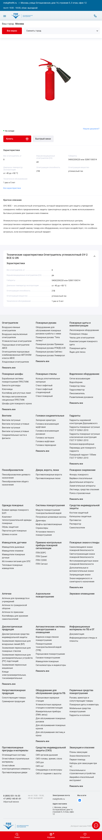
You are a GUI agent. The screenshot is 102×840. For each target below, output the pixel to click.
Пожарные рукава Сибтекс (49, 351)
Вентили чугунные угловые (15, 431)
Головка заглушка (45, 437)
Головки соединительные (50, 415)
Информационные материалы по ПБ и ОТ (81, 628)
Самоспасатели (77, 527)
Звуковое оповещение (82, 593)
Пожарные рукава (46, 322)
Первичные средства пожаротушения (81, 692)
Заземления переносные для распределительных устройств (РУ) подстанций (17, 657)
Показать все (9, 367)
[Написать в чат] (96, 825)
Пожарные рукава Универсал (50, 355)
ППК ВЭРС (41, 552)
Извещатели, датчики (14, 542)
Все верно (12, 30)
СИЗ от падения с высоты (48, 773)
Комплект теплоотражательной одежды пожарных (16, 520)
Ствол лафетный (44, 385)
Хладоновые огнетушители (15, 362)
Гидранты (74, 415)
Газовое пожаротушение (48, 657)
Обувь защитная (10, 527)
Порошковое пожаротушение (50, 654)
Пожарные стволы (46, 374)
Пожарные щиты (77, 348)
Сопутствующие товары (14, 697)
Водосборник (76, 382)
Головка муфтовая (45, 441)
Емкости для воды (11, 385)
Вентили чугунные (11, 427)
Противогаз (75, 520)
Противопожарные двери (14, 772)
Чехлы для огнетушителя (81, 337)
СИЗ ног (40, 766)
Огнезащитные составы (14, 755)
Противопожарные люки (48, 478)
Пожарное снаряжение (82, 470)
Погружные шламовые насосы (51, 517)
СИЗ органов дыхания (47, 755)
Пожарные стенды (78, 334)
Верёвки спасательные (80, 478)
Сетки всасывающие (79, 378)
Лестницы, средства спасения (84, 489)
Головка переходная (46, 445)
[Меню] (4, 16)
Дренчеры (41, 520)
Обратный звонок (11, 802)
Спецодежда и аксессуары (49, 770)
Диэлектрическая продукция (12, 628)
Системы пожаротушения (50, 505)
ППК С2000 (41, 560)
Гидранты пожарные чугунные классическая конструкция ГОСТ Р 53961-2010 (84, 437)
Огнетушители (10, 322)
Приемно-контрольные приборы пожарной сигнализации (49, 545)
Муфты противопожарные (49, 524)
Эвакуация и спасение (81, 747)
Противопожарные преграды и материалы (15, 749)
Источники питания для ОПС (16, 561)
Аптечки (6, 593)
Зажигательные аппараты (82, 485)
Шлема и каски (9, 534)
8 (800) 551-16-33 (11, 796)
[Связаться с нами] (95, 16)
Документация (76, 634)
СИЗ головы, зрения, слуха (49, 758)
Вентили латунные (11, 420)
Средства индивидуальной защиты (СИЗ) (51, 749)
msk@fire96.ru (10, 3)
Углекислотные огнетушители (16, 341)
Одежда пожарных (12, 505)
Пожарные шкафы (12, 374)
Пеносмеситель (77, 393)
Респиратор (75, 524)
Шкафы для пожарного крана (17, 403)
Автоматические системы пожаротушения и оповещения (50, 629)
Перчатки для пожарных (14, 530)
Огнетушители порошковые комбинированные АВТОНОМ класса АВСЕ (16, 354)
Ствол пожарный (44, 396)
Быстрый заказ (43, 138)
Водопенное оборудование (84, 374)
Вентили (6, 415)
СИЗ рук (40, 762)
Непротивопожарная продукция (14, 692)
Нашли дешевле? (91, 129)
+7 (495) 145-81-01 (12, 798)
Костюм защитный (78, 512)
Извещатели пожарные (47, 661)
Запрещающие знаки (79, 574)
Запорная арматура (46, 420)
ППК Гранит (41, 556)
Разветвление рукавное (81, 397)
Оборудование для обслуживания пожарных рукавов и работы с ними (48, 330)
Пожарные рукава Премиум (49, 344)
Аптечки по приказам (12, 612)
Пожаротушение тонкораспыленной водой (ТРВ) (48, 647)
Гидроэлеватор (77, 389)
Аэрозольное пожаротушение (45, 595)
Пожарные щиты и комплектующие (80, 324)
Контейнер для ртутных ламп (16, 393)
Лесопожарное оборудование (84, 330)
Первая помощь (77, 759)
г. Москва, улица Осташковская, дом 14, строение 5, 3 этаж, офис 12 (53, 3)
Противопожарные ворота (49, 474)
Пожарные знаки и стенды (84, 542)
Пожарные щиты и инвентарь (84, 704)
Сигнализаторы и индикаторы (51, 665)
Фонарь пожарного (78, 474)
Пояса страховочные (79, 493)
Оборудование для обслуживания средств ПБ (50, 692)
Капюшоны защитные (80, 516)
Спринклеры (42, 528)
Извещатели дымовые (13, 547)
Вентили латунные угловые (15, 424)
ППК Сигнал (42, 564)
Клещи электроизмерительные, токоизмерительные (14, 674)
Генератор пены (77, 386)
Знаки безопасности (79, 756)
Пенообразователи (12, 470)
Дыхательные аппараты (81, 482)
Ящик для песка (77, 352)
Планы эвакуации (78, 752)
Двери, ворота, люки (47, 470)
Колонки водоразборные (81, 444)
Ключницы (7, 389)
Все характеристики (12, 188)
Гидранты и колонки (79, 715)
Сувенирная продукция (13, 701)
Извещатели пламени (12, 550)
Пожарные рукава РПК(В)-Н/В (50, 348)
